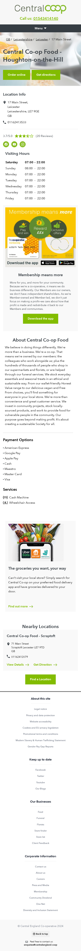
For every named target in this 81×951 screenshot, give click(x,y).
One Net (40, 904)
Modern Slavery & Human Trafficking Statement (41, 740)
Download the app (40, 319)
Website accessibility (40, 721)
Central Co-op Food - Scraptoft (31, 636)
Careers (41, 879)
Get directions (46, 75)
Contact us (40, 866)
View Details (15, 665)
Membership (40, 891)
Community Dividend (40, 898)
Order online (16, 75)
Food (40, 812)
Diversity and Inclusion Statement (40, 910)
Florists (40, 824)
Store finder (40, 830)
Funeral (40, 818)
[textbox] (40, 943)
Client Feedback (40, 843)
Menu (39, 28)
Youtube (40, 782)
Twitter (40, 776)
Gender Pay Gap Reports (40, 746)
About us (40, 873)
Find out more (18, 606)
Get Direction (43, 665)
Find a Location (40, 679)
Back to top (42, 933)
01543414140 (45, 18)
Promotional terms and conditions (40, 734)
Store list (40, 837)
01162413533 (17, 122)
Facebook (40, 770)
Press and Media (40, 885)
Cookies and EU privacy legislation (41, 727)
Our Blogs (40, 788)
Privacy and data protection (40, 715)
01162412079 (19, 656)
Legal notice (40, 709)
